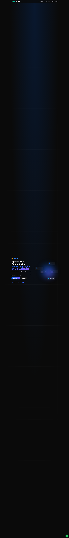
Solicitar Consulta (15, 278)
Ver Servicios (24, 278)
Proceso (53, 1)
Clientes (46, 1)
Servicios (41, 1)
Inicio (38, 1)
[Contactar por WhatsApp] (67, 536)
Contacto (56, 1)
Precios (49, 1)
